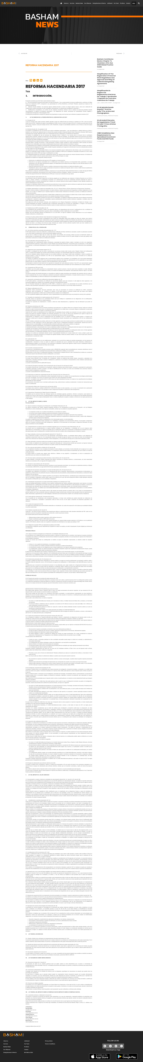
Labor (98, 103)
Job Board (109, 3)
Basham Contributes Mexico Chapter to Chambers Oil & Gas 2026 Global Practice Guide (105, 63)
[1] (40, 324)
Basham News (79, 3)
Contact (128, 3)
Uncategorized (100, 69)
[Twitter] (110, 1046)
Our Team (116, 3)
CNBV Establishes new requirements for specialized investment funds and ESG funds (106, 136)
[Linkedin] (116, 1046)
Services (72, 3)
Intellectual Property (102, 115)
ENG (133, 3)
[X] (34, 81)
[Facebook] (31, 81)
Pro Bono (122, 3)
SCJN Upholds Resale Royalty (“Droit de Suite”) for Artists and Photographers (105, 110)
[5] (79, 635)
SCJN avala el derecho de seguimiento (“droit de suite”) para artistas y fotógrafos (106, 123)
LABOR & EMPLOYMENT (106, 103)
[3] (81, 603)
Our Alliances (87, 3)
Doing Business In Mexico (99, 3)
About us (66, 3)
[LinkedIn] (37, 81)
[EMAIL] (41, 81)
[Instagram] (121, 1046)
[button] (138, 3)
